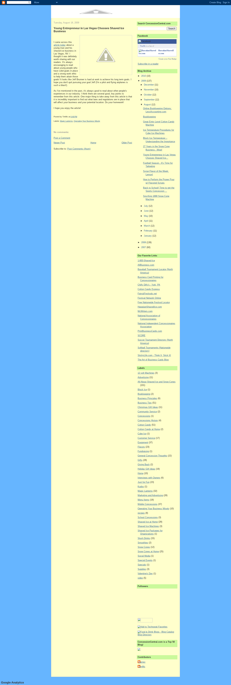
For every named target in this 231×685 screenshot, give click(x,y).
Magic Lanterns (66, 121)
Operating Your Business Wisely (87, 121)
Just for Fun (143, 482)
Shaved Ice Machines (148, 526)
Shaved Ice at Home (148, 522)
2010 (144, 76)
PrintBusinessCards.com (150, 331)
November (149, 89)
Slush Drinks (144, 538)
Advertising (143, 377)
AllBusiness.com (146, 265)
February (148, 230)
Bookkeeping (149, 116)
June (146, 211)
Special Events (145, 560)
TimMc (143, 46)
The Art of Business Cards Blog (153, 359)
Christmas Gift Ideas (148, 407)
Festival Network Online (149, 298)
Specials (142, 564)
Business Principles (147, 398)
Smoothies (143, 542)
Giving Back (144, 464)
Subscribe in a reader (148, 64)
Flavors (141, 447)
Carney (141, 662)
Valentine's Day (145, 573)
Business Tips (145, 403)
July (146, 206)
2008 (144, 242)
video (140, 578)
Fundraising (143, 451)
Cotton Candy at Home (149, 429)
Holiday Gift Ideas (146, 469)
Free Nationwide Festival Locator (154, 302)
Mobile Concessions (147, 504)
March (147, 225)
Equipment (143, 442)
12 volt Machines (146, 373)
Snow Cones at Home (148, 551)
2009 (144, 81)
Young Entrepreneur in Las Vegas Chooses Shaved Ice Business (89, 30)
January (148, 235)
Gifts (140, 460)
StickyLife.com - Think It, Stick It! (154, 355)
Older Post (127, 142)
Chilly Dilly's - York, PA (149, 284)
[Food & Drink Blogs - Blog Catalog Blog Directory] (157, 634)
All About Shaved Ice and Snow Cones (157, 381)
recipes (141, 513)
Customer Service (146, 438)
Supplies (142, 569)
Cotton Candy (144, 425)
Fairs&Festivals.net (147, 293)
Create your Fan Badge (168, 59)
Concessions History (148, 420)
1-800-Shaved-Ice (146, 260)
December (149, 84)
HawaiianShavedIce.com (150, 307)
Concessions (144, 416)
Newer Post (59, 142)
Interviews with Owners (149, 477)
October (148, 94)
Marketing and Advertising (150, 495)
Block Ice (142, 389)
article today (60, 45)
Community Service (147, 411)
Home (93, 142)
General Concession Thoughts (152, 455)
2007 (144, 247)
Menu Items (143, 499)
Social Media (144, 556)
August (148, 104)
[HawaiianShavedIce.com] (148, 53)
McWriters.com (145, 311)
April (146, 221)
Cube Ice (142, 433)
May (146, 216)
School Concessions (148, 517)
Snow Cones (144, 547)
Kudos (141, 486)
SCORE (141, 335)
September (149, 99)
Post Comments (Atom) (78, 149)
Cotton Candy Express (149, 289)
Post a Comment (62, 138)
